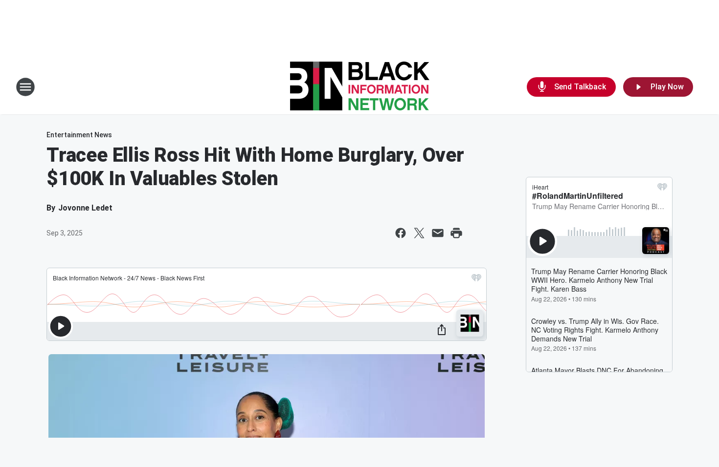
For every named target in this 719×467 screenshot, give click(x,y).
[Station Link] (359, 87)
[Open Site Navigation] (25, 87)
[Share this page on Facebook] (400, 233)
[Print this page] (456, 233)
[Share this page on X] (419, 233)
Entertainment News (79, 135)
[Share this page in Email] (438, 233)
